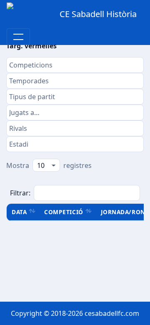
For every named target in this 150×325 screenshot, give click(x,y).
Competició (63, 212)
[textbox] (75, 65)
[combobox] (75, 65)
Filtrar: (20, 193)
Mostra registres (49, 165)
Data (19, 212)
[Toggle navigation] (18, 36)
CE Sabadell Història (98, 14)
